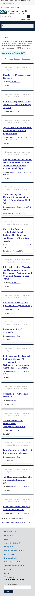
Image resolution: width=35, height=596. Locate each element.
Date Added (26, 59)
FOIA (6, 539)
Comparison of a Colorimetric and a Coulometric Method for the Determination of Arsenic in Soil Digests (17, 164)
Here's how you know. (8, 3)
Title (11, 59)
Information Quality (10, 558)
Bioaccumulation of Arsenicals (12, 330)
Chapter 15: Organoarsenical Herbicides (17, 76)
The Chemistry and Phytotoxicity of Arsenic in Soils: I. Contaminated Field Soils (16, 198)
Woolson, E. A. (15, 82)
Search (28, 16)
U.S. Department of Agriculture (16, 13)
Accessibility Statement (12, 543)
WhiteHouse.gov (9, 577)
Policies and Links (10, 531)
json (17, 522)
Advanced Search (25, 19)
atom (3, 522)
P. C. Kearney (24, 513)
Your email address (10, 584)
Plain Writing (8, 535)
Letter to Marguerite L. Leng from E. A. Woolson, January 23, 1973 (17, 104)
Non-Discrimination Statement (14, 550)
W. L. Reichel (24, 137)
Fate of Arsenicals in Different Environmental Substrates (17, 451)
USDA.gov (7, 569)
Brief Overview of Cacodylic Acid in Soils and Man (16, 508)
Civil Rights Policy (10, 554)
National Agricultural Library (19, 11)
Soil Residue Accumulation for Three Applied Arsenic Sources (17, 479)
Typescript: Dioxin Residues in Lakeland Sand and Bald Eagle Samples (17, 130)
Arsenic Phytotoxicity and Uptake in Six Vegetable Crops (17, 304)
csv (7, 522)
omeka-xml (23, 522)
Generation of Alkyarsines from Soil (15, 395)
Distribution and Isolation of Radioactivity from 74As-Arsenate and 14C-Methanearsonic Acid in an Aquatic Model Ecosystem (16, 361)
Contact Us (13, 8)
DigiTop (19, 8)
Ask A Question (4, 8)
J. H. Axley (23, 172)
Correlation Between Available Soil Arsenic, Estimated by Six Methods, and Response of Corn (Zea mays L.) (16, 235)
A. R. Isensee (24, 371)
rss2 (29, 522)
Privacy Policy (9, 547)
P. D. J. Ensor (14, 139)
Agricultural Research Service (14, 565)
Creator (17, 59)
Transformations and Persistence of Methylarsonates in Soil (14, 423)
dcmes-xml (12, 522)
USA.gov (7, 573)
